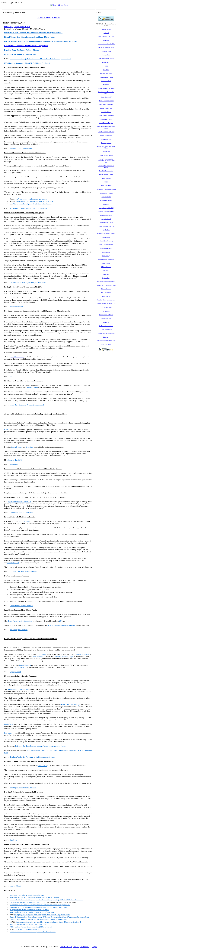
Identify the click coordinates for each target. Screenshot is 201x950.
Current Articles (44, 17)
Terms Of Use (66, 946)
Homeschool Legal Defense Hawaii (106, 189)
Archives (56, 17)
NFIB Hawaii (106, 263)
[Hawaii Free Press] (59, 5)
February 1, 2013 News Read (17, 26)
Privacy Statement (81, 946)
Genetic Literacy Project (106, 77)
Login (94, 946)
